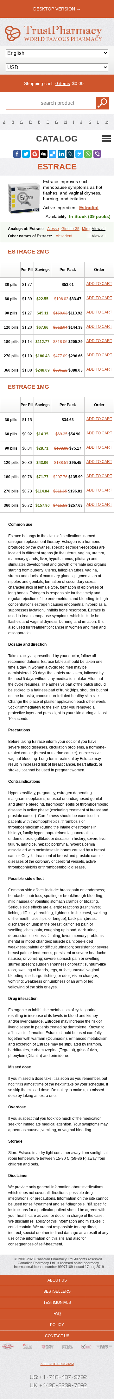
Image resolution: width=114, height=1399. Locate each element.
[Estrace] (24, 199)
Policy (57, 1325)
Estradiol (88, 207)
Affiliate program (57, 1364)
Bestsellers (57, 1291)
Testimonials (57, 1302)
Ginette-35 (70, 229)
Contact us (57, 1336)
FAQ (57, 1313)
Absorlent (64, 236)
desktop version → (57, 8)
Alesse (53, 229)
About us (57, 1280)
